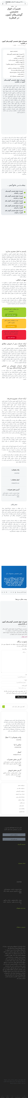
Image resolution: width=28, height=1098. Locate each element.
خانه (16, 6)
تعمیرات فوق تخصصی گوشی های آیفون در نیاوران (14, 211)
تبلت (24, 914)
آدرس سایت (24, 685)
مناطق (12, 6)
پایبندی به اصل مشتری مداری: (16, 60)
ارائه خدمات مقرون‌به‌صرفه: (17, 72)
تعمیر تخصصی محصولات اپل (17, 76)
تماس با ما (22, 930)
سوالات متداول (21, 799)
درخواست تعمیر (21, 785)
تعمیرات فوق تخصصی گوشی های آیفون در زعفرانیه (14, 197)
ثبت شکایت (22, 802)
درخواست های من (20, 788)
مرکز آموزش (21, 811)
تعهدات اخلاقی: (19, 62)
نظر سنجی (21, 805)
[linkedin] (6, 592)
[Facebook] (15, 592)
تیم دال (8, 1083)
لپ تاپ (23, 917)
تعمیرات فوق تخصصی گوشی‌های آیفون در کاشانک (14, 192)
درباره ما (23, 933)
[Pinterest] (11, 592)
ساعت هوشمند (21, 920)
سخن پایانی (21, 74)
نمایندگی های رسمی (20, 797)
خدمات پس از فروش (20, 794)
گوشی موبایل (22, 911)
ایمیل (25, 680)
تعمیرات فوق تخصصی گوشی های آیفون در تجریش (14, 206)
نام (26, 674)
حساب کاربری (21, 853)
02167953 (8, 1)
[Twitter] (17, 592)
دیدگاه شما (24, 649)
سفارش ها (22, 857)
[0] (6, 3)
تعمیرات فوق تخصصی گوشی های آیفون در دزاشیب (14, 202)
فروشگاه (23, 939)
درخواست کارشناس (20, 791)
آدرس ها (23, 860)
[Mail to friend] (9, 592)
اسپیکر (23, 924)
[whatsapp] (4, 592)
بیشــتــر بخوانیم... (18, 58)
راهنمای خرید (21, 808)
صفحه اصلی (22, 943)
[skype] (2, 592)
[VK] (13, 592)
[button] (11, 315)
